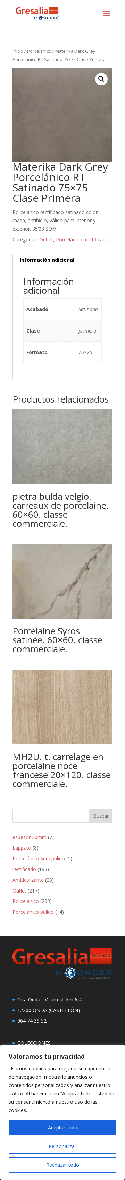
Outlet (46, 239)
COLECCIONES (34, 1043)
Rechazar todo (62, 1165)
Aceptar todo (62, 1127)
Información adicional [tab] (47, 260)
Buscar (101, 815)
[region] (62, 1112)
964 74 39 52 (32, 1020)
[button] (101, 79)
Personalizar (62, 1146)
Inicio (17, 51)
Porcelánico (39, 51)
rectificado (97, 239)
